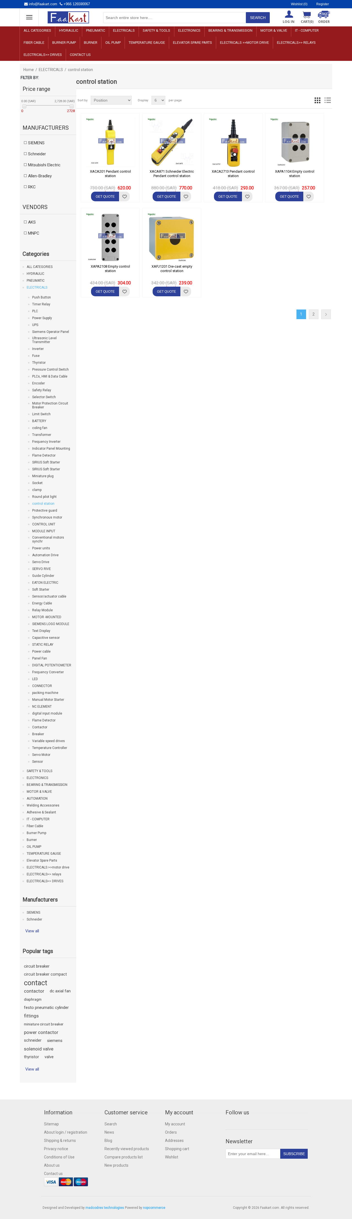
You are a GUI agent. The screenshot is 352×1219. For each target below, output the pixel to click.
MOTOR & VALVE (273, 30)
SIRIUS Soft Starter (46, 462)
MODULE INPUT (43, 531)
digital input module (47, 713)
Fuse (36, 356)
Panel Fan (39, 658)
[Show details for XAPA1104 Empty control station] (294, 142)
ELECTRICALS (124, 30)
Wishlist (171, 1157)
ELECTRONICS (189, 30)
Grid (317, 100)
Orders (171, 1132)
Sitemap (51, 1124)
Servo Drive (40, 562)
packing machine (45, 693)
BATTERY (39, 421)
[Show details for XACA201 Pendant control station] (110, 142)
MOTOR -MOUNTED (46, 617)
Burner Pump (64, 42)
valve (49, 1057)
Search (111, 1124)
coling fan (39, 428)
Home (28, 69)
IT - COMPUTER (307, 30)
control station (43, 504)
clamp (37, 490)
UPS (35, 325)
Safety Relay (41, 390)
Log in (289, 21)
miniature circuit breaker (44, 1024)
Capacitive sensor (46, 638)
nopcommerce (154, 1208)
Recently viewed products (127, 1149)
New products (116, 1165)
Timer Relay (41, 304)
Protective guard (44, 510)
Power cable (41, 651)
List (327, 100)
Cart (307, 21)
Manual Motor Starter (48, 700)
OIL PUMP (113, 42)
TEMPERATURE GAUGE (147, 42)
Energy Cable (42, 603)
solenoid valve (38, 1049)
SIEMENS (33, 912)
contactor (34, 991)
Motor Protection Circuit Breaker (50, 405)
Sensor (37, 762)
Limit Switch (41, 414)
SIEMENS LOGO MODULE (50, 624)
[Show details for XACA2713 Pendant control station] (233, 142)
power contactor (41, 1032)
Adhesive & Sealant (41, 812)
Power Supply (42, 318)
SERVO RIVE (41, 569)
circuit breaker (37, 966)
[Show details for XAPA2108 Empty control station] (110, 237)
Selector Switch (44, 397)
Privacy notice (56, 1149)
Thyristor (39, 363)
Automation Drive (45, 555)
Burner (90, 42)
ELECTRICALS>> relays (296, 42)
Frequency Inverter (46, 442)
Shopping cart (177, 1149)
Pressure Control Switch (50, 369)
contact (35, 983)
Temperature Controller (49, 748)
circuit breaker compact (45, 974)
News (109, 1132)
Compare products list (124, 1157)
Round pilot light (44, 497)
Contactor (39, 727)
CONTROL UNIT (43, 524)
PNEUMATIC (95, 30)
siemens (54, 1040)
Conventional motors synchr (48, 539)
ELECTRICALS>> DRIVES (43, 55)
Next (326, 314)
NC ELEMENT (42, 706)
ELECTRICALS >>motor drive (244, 42)
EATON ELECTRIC (45, 583)
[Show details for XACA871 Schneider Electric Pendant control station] (172, 142)
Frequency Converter (48, 672)
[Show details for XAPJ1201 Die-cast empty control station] (172, 237)
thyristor (31, 1057)
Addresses (174, 1140)
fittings (31, 1016)
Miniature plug (43, 476)
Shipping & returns (60, 1140)
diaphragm (33, 999)
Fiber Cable (34, 42)
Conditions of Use (59, 1157)
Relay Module (42, 610)
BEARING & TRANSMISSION (230, 30)
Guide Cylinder (43, 576)
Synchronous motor (47, 517)
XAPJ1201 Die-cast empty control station (172, 268)
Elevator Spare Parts (192, 42)
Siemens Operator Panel (50, 332)
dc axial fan (60, 991)
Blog (108, 1140)
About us (52, 1165)
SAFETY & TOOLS (156, 30)
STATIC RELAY (42, 645)
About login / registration (65, 1132)
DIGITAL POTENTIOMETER (51, 665)
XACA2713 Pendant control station (233, 173)
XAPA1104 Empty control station (294, 173)
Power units (41, 548)
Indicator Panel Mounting (51, 448)
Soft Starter (40, 589)
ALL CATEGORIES (37, 30)
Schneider (34, 919)
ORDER (324, 21)
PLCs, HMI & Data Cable (49, 376)
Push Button (41, 297)
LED (35, 679)
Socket (37, 483)
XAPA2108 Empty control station (110, 268)
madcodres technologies (105, 1208)
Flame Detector (44, 455)
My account (175, 1124)
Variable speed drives (48, 741)
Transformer (41, 435)
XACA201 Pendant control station (110, 173)
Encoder (38, 383)
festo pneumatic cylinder (46, 1007)
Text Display (41, 631)
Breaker (38, 734)
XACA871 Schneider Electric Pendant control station (172, 173)
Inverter (38, 349)
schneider (33, 1040)
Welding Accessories (43, 805)
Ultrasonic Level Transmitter (44, 340)
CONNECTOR (42, 686)
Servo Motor (41, 755)
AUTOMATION (37, 798)
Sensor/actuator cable (49, 596)
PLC (35, 311)
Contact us (80, 55)
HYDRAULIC (68, 30)
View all (32, 930)
